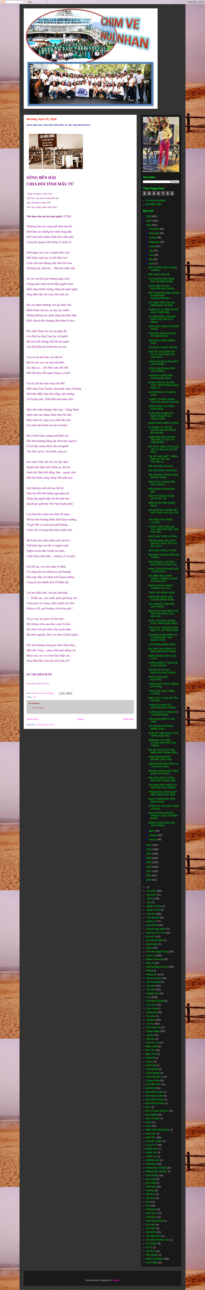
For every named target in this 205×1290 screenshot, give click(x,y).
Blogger (115, 1280)
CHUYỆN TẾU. (153, 1084)
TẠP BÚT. (151, 1194)
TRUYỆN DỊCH (153, 1236)
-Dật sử (149, 948)
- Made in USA (153, 910)
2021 (149, 854)
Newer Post (32, 719)
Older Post (128, 719)
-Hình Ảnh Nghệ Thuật (157, 951)
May (151, 259)
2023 (149, 845)
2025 (149, 221)
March (152, 831)
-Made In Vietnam (154, 959)
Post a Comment (38, 708)
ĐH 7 (148, 1107)
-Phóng (149, 970)
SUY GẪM (151, 1183)
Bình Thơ (150, 1050)
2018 (149, 867)
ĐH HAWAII (151, 1115)
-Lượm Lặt (151, 955)
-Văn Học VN (152, 1043)
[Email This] (60, 693)
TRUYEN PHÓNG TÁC (157, 1240)
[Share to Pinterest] (71, 693)
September (154, 242)
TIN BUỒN (151, 1232)
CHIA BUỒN (152, 1069)
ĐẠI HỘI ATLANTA (155, 1103)
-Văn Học (150, 1039)
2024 (149, 225)
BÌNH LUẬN (152, 1046)
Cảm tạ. (149, 1061)
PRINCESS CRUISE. (156, 1171)
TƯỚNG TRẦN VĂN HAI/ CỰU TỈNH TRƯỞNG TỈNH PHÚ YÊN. (164, 529)
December (154, 229)
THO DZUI (151, 1217)
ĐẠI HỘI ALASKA (154, 1096)
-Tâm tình (150, 986)
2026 (149, 216)
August (152, 246)
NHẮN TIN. (151, 1152)
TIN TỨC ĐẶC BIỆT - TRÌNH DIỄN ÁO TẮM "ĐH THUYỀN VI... (163, 459)
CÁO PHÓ (151, 1065)
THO (148, 1202)
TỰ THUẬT (151, 1243)
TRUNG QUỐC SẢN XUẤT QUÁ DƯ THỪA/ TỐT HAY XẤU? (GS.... (163, 543)
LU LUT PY (151, 1145)
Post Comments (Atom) (45, 725)
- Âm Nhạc (151, 891)
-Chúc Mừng (152, 925)
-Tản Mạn (150, 989)
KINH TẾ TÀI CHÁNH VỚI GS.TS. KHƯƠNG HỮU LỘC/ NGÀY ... (162, 354)
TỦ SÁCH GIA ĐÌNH (156, 200)
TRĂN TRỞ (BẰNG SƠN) (161, 592)
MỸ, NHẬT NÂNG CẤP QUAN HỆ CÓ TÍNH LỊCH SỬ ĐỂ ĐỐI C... (164, 449)
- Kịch (148, 902)
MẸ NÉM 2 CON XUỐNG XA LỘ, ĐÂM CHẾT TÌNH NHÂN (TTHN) (163, 637)
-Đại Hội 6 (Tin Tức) (155, 933)
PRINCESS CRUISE (156, 1168)
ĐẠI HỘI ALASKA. (155, 1099)
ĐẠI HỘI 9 (151, 1088)
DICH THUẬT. (153, 1118)
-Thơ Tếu (150, 1005)
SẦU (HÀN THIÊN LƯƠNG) (163, 550)
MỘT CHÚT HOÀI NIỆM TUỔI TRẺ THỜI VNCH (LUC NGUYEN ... (163, 613)
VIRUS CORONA (154, 1259)
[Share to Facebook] (68, 693)
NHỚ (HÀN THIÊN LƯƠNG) (163, 536)
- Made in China (153, 906)
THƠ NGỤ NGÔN (155, 1221)
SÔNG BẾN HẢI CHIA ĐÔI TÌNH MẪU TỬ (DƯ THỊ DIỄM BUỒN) (162, 440)
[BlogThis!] (63, 693)
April (151, 263)
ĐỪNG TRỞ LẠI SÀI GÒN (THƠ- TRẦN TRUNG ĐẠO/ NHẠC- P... (164, 385)
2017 (149, 871)
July (151, 250)
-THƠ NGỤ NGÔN (155, 1001)
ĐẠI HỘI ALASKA (154, 1092)
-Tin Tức (150, 1024)
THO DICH (151, 1209)
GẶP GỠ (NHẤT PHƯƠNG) (163, 470)
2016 (149, 875)
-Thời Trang (151, 1008)
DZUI (148, 1122)
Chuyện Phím (152, 1080)
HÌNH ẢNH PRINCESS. (158, 1130)
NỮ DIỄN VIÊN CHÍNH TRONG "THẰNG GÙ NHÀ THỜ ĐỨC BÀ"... (163, 578)
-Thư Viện (151, 1016)
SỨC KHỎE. (152, 1175)
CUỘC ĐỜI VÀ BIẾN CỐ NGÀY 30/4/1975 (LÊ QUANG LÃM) (161, 416)
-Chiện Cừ (151, 921)
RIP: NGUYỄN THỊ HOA (161, 466)
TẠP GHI (150, 1198)
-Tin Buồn (150, 1020)
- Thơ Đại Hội (152, 917)
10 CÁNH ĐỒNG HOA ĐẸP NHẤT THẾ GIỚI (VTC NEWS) (162, 319)
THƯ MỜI (151, 1224)
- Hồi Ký (150, 898)
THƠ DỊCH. (151, 1213)
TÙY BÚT (150, 1251)
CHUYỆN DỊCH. (154, 1077)
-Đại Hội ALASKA (154, 940)
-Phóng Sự (151, 974)
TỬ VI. (149, 1247)
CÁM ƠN (150, 1058)
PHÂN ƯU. (151, 1156)
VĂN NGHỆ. (152, 1255)
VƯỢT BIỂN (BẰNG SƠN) (162, 644)
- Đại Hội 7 (151, 895)
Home (81, 719)
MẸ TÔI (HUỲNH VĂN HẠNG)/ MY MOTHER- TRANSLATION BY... (164, 295)
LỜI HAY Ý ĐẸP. (154, 1141)
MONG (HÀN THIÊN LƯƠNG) (164, 423)
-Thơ (34, 697)
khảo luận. (151, 1133)
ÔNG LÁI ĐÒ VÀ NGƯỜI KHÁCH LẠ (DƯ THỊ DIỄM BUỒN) (163, 816)
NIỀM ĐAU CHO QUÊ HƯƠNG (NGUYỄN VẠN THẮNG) (162, 743)
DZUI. (149, 1126)
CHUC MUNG (153, 1073)
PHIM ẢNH (151, 1164)
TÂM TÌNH (151, 1187)
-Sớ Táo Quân (153, 982)
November (154, 233)
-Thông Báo (151, 1012)
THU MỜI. (151, 1228)
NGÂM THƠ (152, 1149)
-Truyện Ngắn (152, 1031)
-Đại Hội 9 (151, 936)
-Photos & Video (154, 978)
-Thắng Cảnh (152, 993)
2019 (149, 862)
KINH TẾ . (151, 1137)
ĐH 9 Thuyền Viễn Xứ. (157, 1111)
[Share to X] (65, 693)
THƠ (148, 1206)
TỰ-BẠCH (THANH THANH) (163, 347)
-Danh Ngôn (152, 944)
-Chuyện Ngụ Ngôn (155, 929)
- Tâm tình (151, 914)
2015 (149, 880)
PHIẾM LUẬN (153, 1160)
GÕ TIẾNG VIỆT (154, 204)
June (151, 255)
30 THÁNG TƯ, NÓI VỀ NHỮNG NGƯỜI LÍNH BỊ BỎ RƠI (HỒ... (162, 430)
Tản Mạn (150, 1190)
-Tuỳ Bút (150, 1035)
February (153, 835)
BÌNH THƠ (151, 1054)
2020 (149, 858)
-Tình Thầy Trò (153, 1027)
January (153, 839)
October (153, 237)
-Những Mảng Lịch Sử (157, 967)
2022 (149, 849)
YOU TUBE (151, 1262)
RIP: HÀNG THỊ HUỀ (159, 274)
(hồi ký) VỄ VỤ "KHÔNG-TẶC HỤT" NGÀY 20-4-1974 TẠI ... (163, 513)
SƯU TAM (151, 1179)
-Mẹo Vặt (150, 963)
